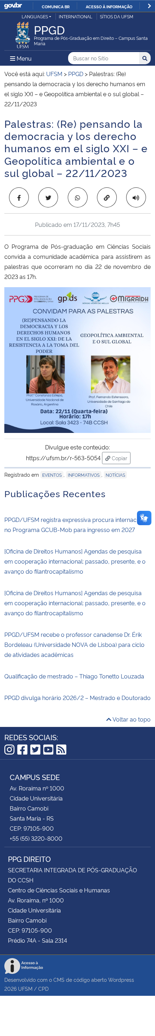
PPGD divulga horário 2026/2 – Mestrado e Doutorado (77, 697)
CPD (43, 988)
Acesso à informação (109, 6)
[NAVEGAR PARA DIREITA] (149, 6)
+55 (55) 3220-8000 (36, 838)
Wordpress (121, 979)
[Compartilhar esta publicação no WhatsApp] (78, 197)
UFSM (25, 988)
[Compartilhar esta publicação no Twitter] (48, 197)
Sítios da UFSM (116, 16)
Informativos (83, 475)
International (75, 16)
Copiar (120, 457)
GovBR (13, 6)
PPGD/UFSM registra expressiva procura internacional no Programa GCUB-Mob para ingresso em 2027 (76, 524)
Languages (35, 16)
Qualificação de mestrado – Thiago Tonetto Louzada (74, 676)
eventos (52, 475)
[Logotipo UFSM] (22, 33)
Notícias (115, 475)
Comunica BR (56, 6)
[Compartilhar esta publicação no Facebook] (19, 197)
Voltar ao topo (131, 719)
